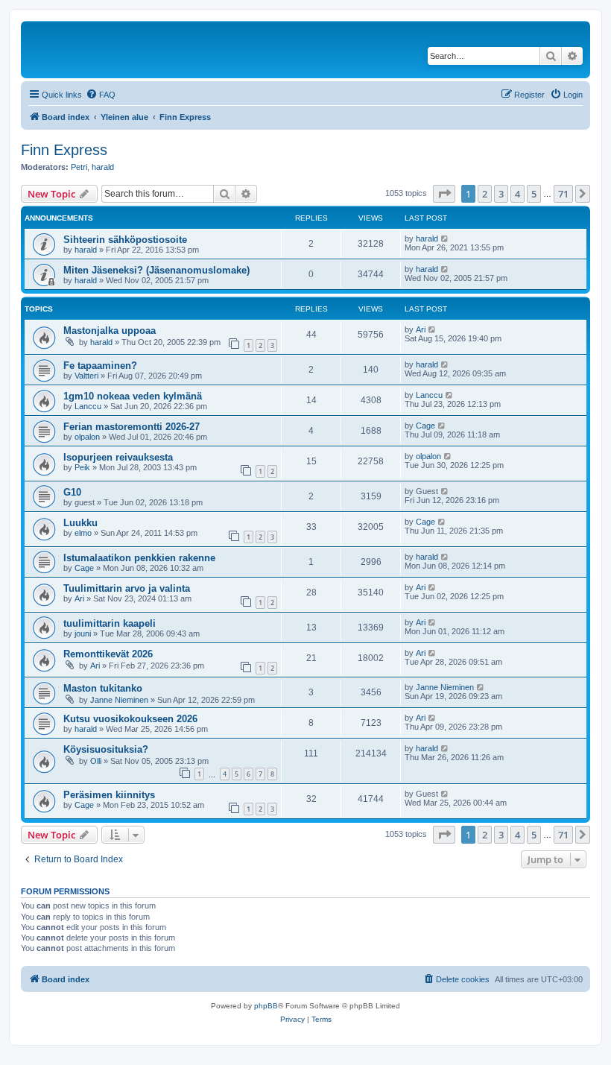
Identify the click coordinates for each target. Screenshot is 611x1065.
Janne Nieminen (119, 699)
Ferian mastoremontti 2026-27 (131, 426)
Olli (95, 760)
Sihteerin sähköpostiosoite (125, 239)
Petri (79, 166)
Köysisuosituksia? (105, 749)
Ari (420, 329)
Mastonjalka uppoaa (109, 330)
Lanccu (88, 406)
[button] (444, 194)
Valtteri (86, 375)
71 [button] (563, 193)
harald (103, 166)
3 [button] (501, 193)
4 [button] (517, 193)
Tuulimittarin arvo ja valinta (126, 588)
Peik (82, 467)
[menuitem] (100, 95)
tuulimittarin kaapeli (109, 623)
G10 (72, 492)
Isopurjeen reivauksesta (118, 457)
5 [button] (533, 193)
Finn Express (64, 150)
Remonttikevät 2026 (108, 654)
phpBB (266, 1006)
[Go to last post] (445, 238)
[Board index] (126, 50)
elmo (83, 532)
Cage (425, 425)
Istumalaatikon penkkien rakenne (139, 557)
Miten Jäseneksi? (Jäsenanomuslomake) (156, 270)
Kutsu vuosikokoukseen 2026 (130, 718)
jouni (83, 633)
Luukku (80, 522)
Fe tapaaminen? (100, 365)
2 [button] (484, 193)
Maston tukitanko (102, 688)
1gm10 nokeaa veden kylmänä (132, 396)
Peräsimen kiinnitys (109, 794)
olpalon (87, 436)
